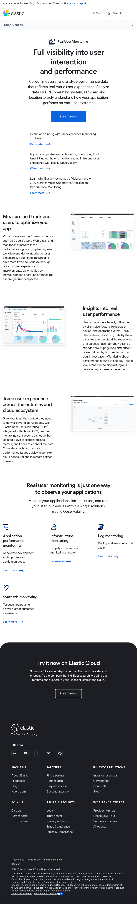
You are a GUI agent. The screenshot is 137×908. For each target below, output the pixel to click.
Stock (97, 791)
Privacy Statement (52, 859)
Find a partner (55, 775)
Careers (16, 810)
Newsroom (18, 791)
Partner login (55, 781)
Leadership (18, 781)
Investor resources (105, 775)
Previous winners (104, 810)
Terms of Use (33, 859)
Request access (57, 786)
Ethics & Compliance (60, 832)
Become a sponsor (105, 821)
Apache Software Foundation (30, 887)
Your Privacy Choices (45, 893)
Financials (99, 786)
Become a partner (58, 791)
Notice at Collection (21, 893)
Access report (77, 3)
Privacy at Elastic (58, 821)
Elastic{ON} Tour (104, 816)
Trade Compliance (58, 826)
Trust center (54, 816)
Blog (14, 786)
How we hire (19, 821)
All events (99, 826)
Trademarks (17, 859)
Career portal (19, 816)
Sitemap (15, 864)
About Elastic (20, 775)
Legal (50, 810)
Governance (101, 781)
